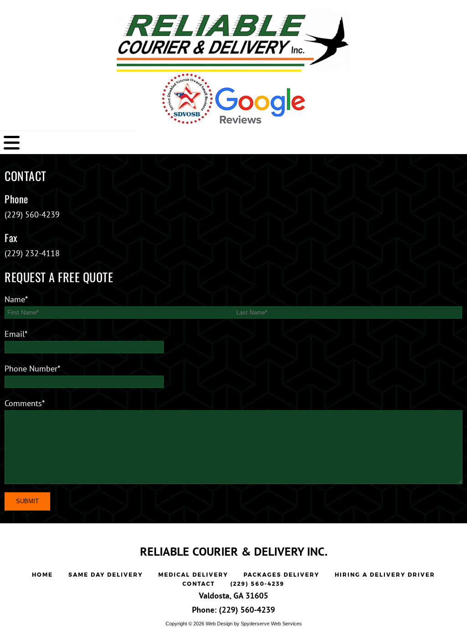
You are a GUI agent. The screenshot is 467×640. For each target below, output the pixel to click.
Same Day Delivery (105, 574)
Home (42, 574)
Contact (198, 583)
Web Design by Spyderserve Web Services (254, 623)
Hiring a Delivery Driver (385, 574)
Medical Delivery (193, 574)
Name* (16, 299)
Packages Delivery (281, 574)
